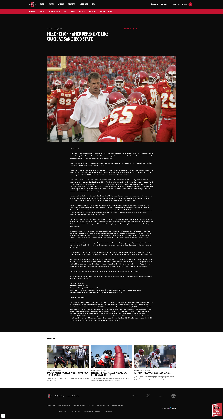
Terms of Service (63, 411)
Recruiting (72, 4)
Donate (103, 11)
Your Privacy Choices (103, 405)
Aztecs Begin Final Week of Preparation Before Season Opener (109, 374)
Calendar (184, 4)
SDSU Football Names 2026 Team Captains (152, 373)
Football (49, 29)
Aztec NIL (61, 4)
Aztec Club (84, 4)
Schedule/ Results (55, 11)
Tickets (51, 4)
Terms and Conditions (79, 405)
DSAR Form (91, 405)
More (110, 11)
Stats (65, 11)
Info (93, 4)
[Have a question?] (217, 410)
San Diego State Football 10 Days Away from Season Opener (67, 374)
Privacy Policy (51, 405)
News (73, 11)
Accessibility (108, 411)
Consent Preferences (64, 405)
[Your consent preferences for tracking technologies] (3, 416)
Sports (42, 4)
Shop (173, 5)
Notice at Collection (117, 405)
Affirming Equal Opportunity (92, 411)
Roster (42, 11)
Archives (82, 11)
